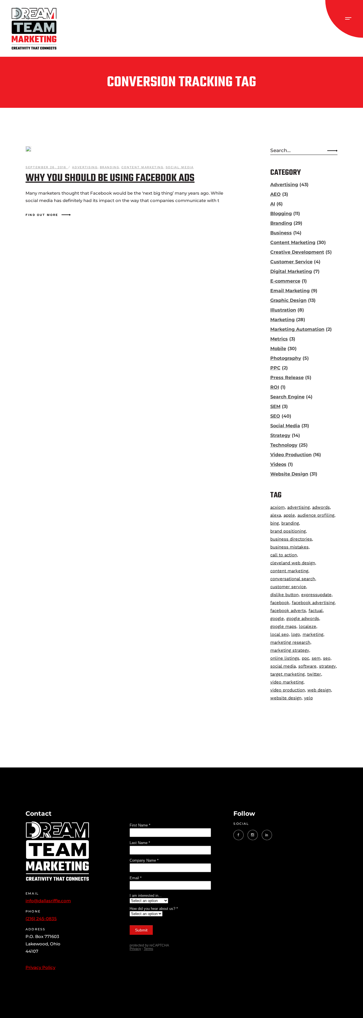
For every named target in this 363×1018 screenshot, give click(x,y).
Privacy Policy (40, 967)
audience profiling (315, 515)
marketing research (290, 642)
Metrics (279, 339)
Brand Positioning (288, 531)
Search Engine (287, 396)
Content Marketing (142, 167)
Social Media (180, 167)
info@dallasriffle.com (48, 900)
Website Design (289, 474)
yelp (308, 698)
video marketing (286, 682)
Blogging (281, 213)
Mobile (278, 348)
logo (295, 634)
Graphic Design (288, 300)
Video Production (291, 454)
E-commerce (285, 281)
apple (289, 515)
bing (274, 523)
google (277, 618)
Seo (326, 658)
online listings (284, 658)
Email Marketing (290, 290)
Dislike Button (284, 594)
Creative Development (297, 252)
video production (287, 690)
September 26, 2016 (47, 167)
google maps (283, 626)
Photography (285, 358)
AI (272, 204)
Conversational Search (292, 578)
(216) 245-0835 (41, 918)
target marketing (287, 674)
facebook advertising (313, 602)
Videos (278, 464)
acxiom (277, 507)
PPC (275, 368)
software (307, 666)
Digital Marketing (291, 271)
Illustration (283, 310)
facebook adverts (288, 610)
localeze (307, 626)
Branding (109, 167)
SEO (275, 416)
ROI (274, 387)
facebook (279, 602)
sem (316, 658)
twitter (314, 674)
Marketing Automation (297, 329)
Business (281, 232)
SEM (275, 406)
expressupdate (316, 594)
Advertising (85, 167)
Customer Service (291, 261)
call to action (283, 555)
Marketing (282, 319)
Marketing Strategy (289, 650)
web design (319, 690)
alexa (275, 515)
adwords (321, 507)
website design (285, 698)
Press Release (287, 377)
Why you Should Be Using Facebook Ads (110, 178)
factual (316, 610)
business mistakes (289, 547)
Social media (283, 666)
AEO (275, 194)
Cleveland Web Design (292, 562)
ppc (305, 658)
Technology (283, 445)
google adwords (302, 618)
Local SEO (279, 634)
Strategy (280, 435)
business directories (291, 539)
